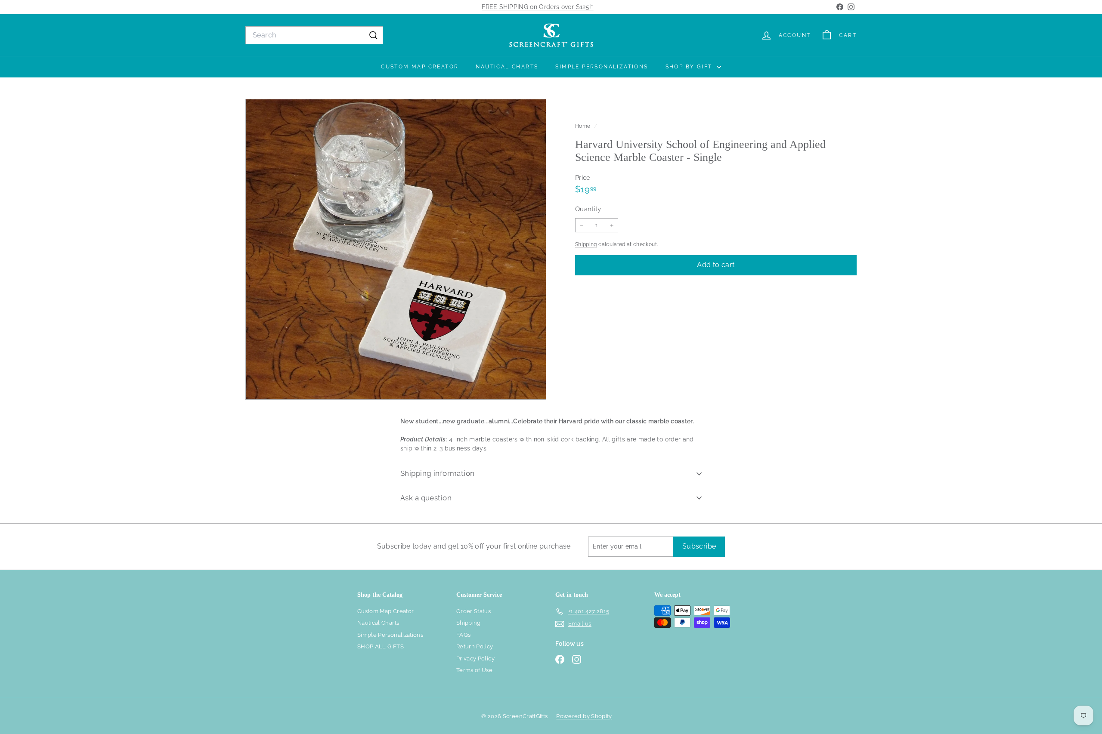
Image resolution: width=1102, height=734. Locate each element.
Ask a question (426, 497)
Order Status (473, 611)
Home (583, 126)
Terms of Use (474, 670)
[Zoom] (396, 249)
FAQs (463, 635)
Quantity (588, 209)
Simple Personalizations (601, 67)
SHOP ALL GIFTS (380, 646)
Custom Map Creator (419, 67)
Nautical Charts (507, 67)
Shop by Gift (690, 67)
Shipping (586, 244)
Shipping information (437, 473)
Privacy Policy (475, 658)
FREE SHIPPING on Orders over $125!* (537, 6)
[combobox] (314, 35)
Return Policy (474, 646)
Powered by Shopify (584, 716)
